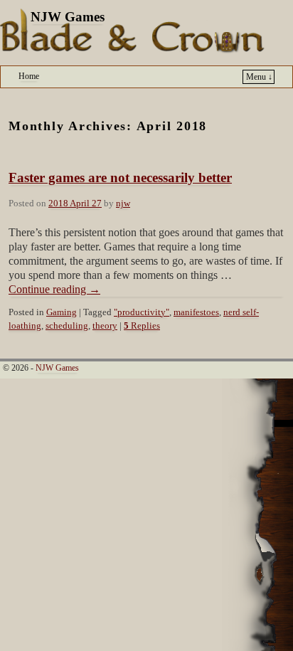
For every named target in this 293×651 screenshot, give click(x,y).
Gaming (61, 312)
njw (123, 203)
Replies (142, 326)
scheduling (67, 326)
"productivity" (141, 312)
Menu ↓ (259, 77)
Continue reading (54, 289)
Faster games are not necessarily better (120, 177)
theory (104, 326)
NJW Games (68, 16)
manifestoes (196, 312)
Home (28, 76)
